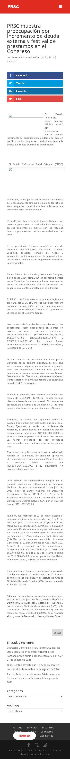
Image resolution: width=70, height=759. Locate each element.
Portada (17, 727)
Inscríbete (24, 735)
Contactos (46, 731)
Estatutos (48, 727)
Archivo (11, 61)
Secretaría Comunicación (25, 57)
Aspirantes (46, 735)
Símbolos (32, 727)
